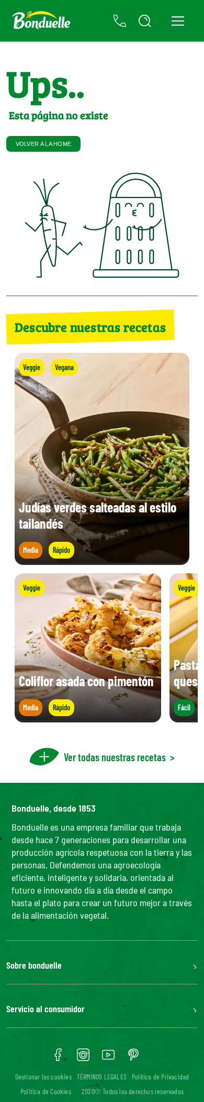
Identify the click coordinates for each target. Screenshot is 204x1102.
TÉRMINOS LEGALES (102, 1076)
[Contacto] (120, 21)
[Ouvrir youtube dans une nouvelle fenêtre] (108, 1058)
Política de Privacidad (160, 1076)
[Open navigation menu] (177, 20)
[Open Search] (145, 21)
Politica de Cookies (45, 1091)
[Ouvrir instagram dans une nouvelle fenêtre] (83, 1058)
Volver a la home (44, 144)
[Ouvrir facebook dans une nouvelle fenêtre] (58, 1058)
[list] (102, 648)
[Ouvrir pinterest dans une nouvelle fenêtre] (133, 1058)
